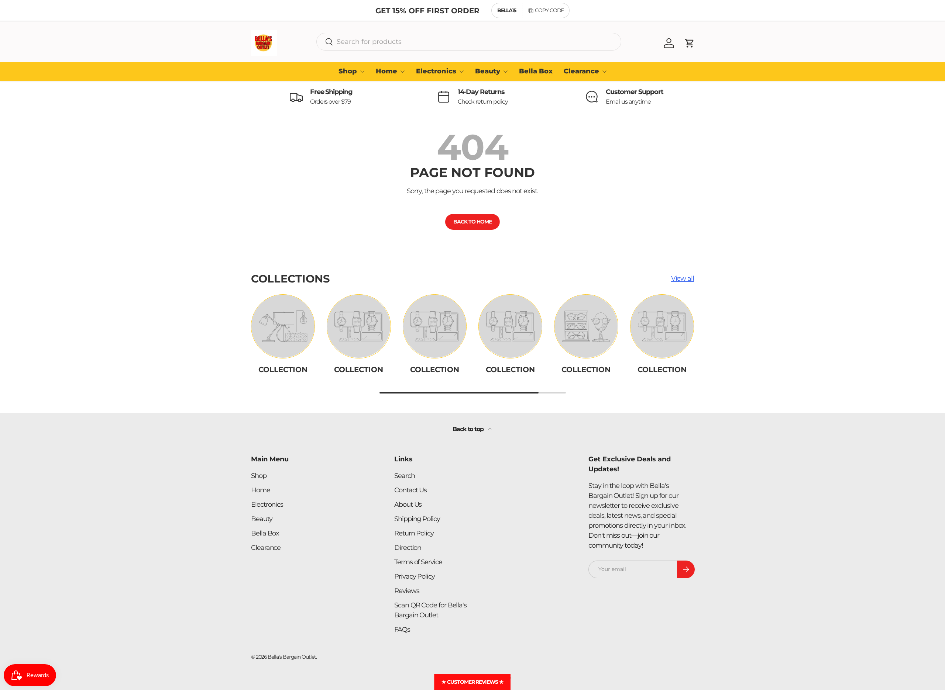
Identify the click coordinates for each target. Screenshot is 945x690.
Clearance (581, 71)
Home (386, 71)
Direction (407, 548)
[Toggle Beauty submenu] (505, 71)
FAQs (402, 629)
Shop (348, 71)
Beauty (487, 71)
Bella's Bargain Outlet (292, 657)
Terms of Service (418, 562)
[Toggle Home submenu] (402, 71)
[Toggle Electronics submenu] (461, 71)
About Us (408, 504)
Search (404, 476)
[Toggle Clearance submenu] (604, 71)
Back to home (472, 221)
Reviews (406, 591)
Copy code (549, 10)
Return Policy (414, 533)
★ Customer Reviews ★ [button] (472, 682)
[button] (689, 43)
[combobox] (469, 41)
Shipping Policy (417, 519)
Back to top (469, 429)
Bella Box (536, 71)
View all (682, 278)
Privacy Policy (414, 576)
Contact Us (410, 490)
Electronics (436, 71)
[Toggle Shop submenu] (362, 71)
